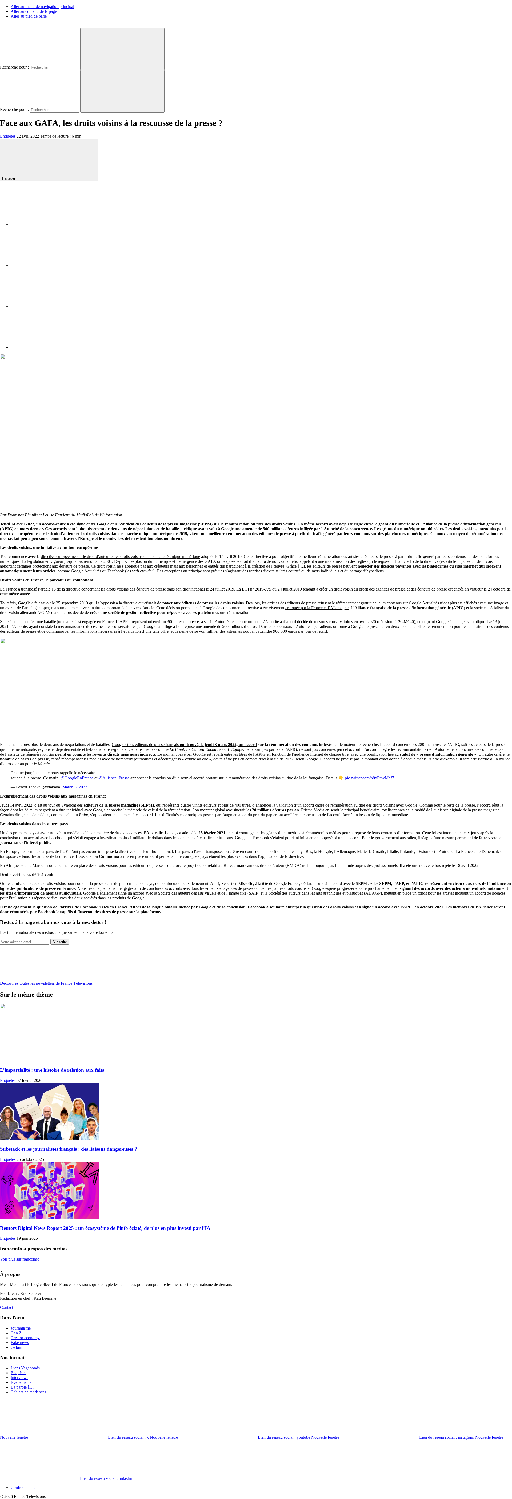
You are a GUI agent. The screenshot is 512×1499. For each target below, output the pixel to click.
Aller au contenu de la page (34, 11)
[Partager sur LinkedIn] (51, 306)
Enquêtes (8, 136)
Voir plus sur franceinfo (19, 1259)
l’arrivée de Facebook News (83, 907)
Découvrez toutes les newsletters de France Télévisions (47, 983)
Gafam (16, 1347)
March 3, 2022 (74, 787)
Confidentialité (23, 1487)
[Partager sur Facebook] (51, 224)
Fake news (20, 1342)
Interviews (19, 1377)
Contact (6, 1307)
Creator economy (25, 1337)
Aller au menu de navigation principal (42, 6)
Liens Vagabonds (25, 1368)
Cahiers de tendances (28, 1392)
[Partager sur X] (51, 265)
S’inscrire (60, 942)
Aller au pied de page (29, 16)
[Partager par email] (51, 347)
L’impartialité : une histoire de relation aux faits (52, 1070)
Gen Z (16, 1333)
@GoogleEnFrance (77, 778)
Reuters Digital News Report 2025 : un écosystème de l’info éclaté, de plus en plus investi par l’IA (105, 1228)
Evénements (21, 1382)
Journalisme (21, 1328)
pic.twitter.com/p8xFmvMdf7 (369, 778)
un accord (381, 907)
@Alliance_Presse (113, 778)
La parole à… (22, 1387)
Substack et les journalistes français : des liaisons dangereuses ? (68, 1149)
